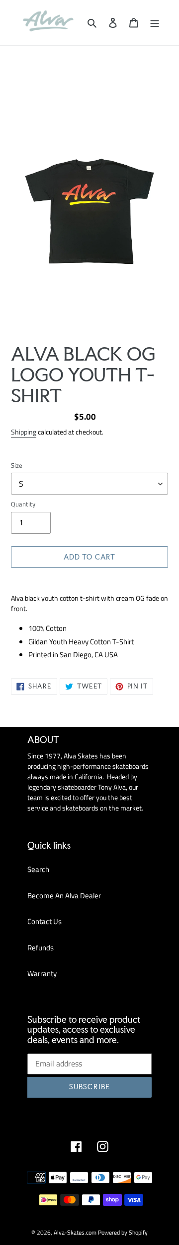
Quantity (23, 504)
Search (38, 869)
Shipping (23, 432)
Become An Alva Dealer (64, 895)
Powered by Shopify (123, 1232)
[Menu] (154, 22)
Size (16, 465)
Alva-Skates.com (75, 1232)
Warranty (42, 973)
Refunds (40, 947)
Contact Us (44, 921)
